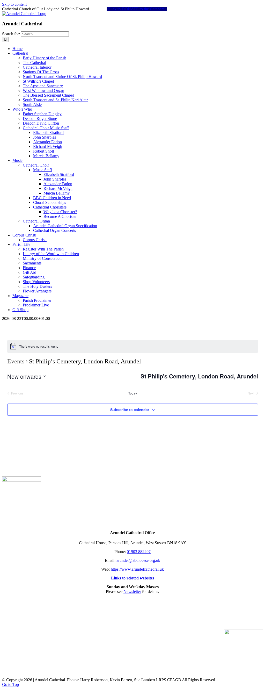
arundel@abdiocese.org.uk (138, 560)
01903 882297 (139, 551)
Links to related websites (132, 578)
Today (132, 393)
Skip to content (14, 4)
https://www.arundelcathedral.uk (137, 569)
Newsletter (132, 591)
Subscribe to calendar (129, 409)
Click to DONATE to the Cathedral (137, 9)
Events (15, 361)
